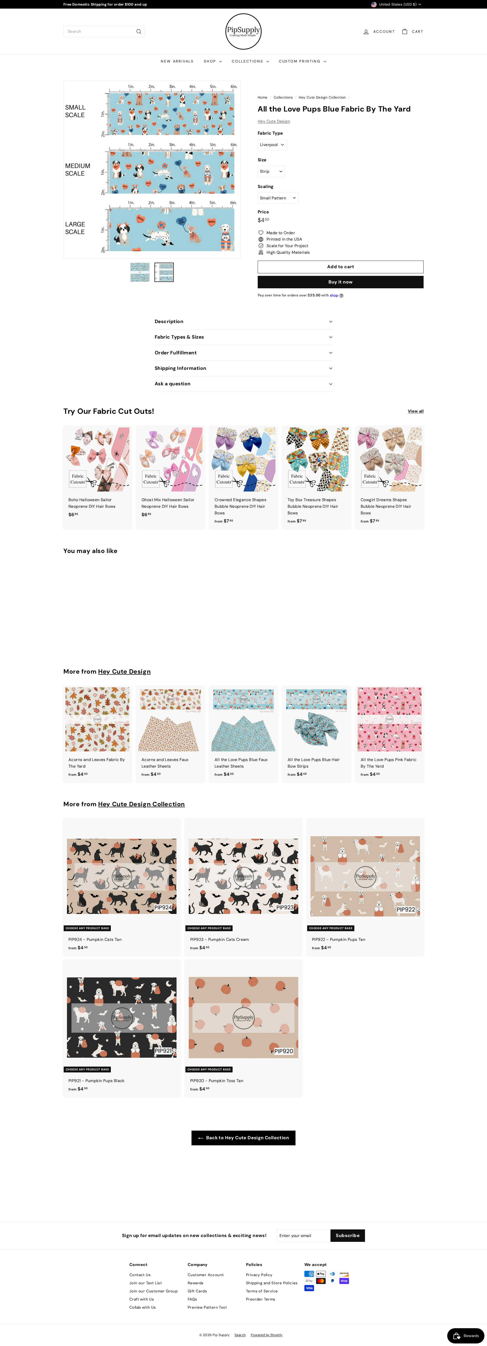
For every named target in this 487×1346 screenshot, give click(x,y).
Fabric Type (270, 133)
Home (263, 97)
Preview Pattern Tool (207, 1307)
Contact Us (140, 1274)
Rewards (196, 1283)
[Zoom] (152, 169)
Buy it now (340, 282)
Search (240, 1335)
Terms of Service (262, 1291)
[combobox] (104, 31)
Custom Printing (300, 61)
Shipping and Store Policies (272, 1283)
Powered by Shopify (267, 1335)
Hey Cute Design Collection (322, 97)
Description (169, 321)
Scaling (266, 186)
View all (416, 411)
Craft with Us (141, 1299)
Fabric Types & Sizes (179, 337)
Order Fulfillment (176, 353)
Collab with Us (142, 1307)
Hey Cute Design (274, 121)
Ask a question (173, 384)
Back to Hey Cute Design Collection (247, 1138)
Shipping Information (180, 368)
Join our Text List (145, 1283)
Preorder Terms (260, 1299)
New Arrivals (177, 61)
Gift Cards (197, 1291)
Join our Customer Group (153, 1291)
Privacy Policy (259, 1274)
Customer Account (206, 1274)
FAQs (192, 1299)
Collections (248, 61)
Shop (211, 61)
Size (262, 160)
